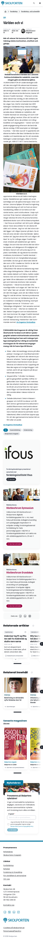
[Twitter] (9, 912)
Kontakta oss (8, 905)
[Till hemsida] (16, 920)
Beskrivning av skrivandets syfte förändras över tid (14, 699)
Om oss (6, 879)
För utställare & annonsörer (14, 875)
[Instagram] (18, 912)
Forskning (13, 11)
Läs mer (6, 723)
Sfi (4, 17)
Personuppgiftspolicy (12, 931)
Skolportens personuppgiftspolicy (21, 826)
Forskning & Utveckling (12, 872)
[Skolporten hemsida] (11, 3)
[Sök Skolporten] (34, 3)
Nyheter (6, 869)
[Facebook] (20, 616)
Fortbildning (8, 865)
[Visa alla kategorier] (25, 632)
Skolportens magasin (12, 855)
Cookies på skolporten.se (13, 928)
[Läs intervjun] (15, 685)
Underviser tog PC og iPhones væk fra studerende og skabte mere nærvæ (15, 639)
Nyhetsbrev (8, 852)
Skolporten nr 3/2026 (10, 765)
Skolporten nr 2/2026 (36, 765)
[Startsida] (5, 11)
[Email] (29, 616)
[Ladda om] (33, 626)
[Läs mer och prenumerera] (15, 744)
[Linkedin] (25, 616)
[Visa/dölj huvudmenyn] (40, 3)
